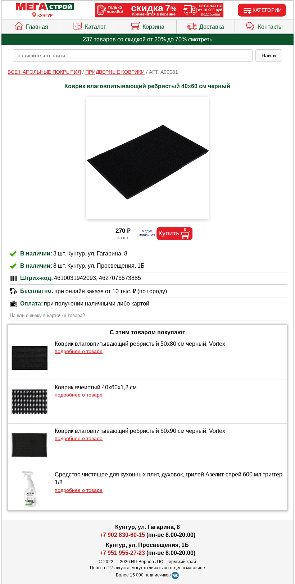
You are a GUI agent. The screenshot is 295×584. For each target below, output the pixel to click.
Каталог (95, 27)
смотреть (200, 39)
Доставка (211, 27)
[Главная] (45, 7)
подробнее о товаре (79, 351)
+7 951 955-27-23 (122, 553)
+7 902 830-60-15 (122, 535)
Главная (37, 27)
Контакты (270, 27)
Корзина (153, 27)
